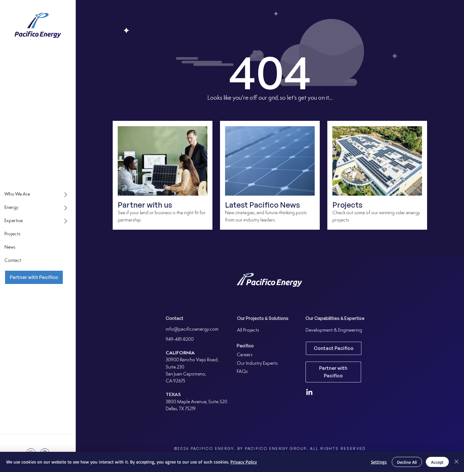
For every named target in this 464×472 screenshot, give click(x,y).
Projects (347, 204)
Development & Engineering (334, 330)
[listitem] (162, 175)
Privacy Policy (243, 461)
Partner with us (145, 204)
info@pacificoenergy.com (192, 329)
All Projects (248, 330)
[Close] (456, 462)
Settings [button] (379, 461)
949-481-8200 (180, 339)
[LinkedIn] (309, 392)
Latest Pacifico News (262, 204)
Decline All (407, 462)
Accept (437, 462)
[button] (38, 194)
